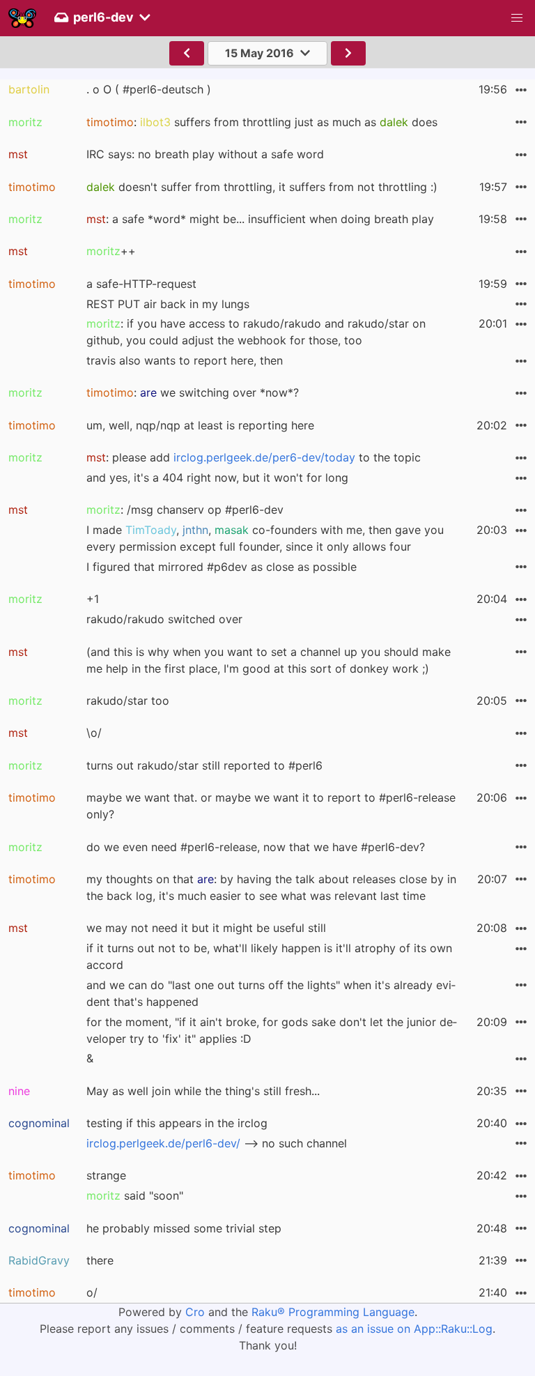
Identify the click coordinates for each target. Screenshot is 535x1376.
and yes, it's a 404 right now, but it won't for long (217, 477)
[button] (517, 18)
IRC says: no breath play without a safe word (205, 154)
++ (111, 251)
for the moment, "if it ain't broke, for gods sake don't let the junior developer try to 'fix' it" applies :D (271, 1030)
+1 (92, 599)
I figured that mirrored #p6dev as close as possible (221, 567)
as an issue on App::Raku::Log (414, 1329)
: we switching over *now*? (192, 392)
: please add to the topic (253, 457)
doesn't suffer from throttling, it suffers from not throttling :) (261, 187)
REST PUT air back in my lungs (167, 304)
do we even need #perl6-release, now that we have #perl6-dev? (255, 847)
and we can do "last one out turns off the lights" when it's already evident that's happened (271, 993)
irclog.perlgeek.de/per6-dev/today (264, 457)
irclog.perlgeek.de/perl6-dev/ (163, 1143)
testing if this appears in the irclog (177, 1123)
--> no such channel (216, 1143)
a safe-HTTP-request (141, 284)
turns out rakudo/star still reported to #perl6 (204, 765)
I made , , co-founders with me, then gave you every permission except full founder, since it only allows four (265, 538)
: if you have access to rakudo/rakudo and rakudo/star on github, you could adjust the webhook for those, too (256, 331)
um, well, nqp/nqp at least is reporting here (200, 425)
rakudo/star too (127, 701)
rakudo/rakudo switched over (164, 619)
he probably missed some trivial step (183, 1228)
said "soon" (134, 1195)
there (100, 1260)
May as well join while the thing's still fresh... (203, 1091)
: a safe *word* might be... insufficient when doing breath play (260, 219)
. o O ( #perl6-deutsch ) (148, 89)
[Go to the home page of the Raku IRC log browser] (22, 18)
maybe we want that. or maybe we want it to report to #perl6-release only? (271, 805)
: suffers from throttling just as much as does (261, 122)
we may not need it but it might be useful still (206, 928)
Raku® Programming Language (332, 1312)
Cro (195, 1312)
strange (106, 1175)
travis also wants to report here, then (184, 360)
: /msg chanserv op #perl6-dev (185, 510)
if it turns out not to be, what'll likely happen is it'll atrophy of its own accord (269, 956)
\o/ (94, 733)
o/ (92, 1292)
